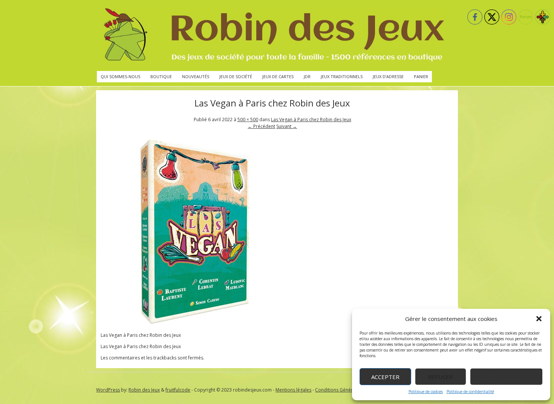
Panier (421, 76)
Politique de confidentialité (470, 391)
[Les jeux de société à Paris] (272, 35)
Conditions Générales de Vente (348, 390)
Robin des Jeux (144, 390)
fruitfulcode (177, 390)
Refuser (440, 377)
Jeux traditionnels (342, 76)
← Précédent (261, 126)
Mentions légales (293, 390)
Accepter (385, 377)
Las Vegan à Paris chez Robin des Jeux (311, 119)
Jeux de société (235, 76)
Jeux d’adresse (388, 76)
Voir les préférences (506, 377)
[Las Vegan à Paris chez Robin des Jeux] (195, 324)
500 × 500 (247, 119)
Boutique (161, 76)
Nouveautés (195, 76)
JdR (307, 76)
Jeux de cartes (278, 76)
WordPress (108, 390)
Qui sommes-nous (120, 76)
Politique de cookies (426, 391)
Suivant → (286, 126)
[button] (539, 318)
